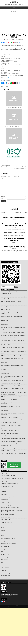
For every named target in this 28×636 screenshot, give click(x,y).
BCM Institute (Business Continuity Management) (13, 327)
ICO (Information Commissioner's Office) (11, 385)
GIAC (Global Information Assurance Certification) (13, 358)
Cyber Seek (3, 491)
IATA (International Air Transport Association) (12, 380)
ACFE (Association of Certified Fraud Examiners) (13, 296)
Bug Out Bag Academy (6, 473)
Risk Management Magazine (8, 538)
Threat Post (3, 570)
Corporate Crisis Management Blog (9, 483)
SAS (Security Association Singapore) (10, 430)
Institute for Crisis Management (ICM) (10, 507)
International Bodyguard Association (10, 399)
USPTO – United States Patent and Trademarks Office (13, 453)
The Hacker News (5, 567)
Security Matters (5, 546)
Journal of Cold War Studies (7, 514)
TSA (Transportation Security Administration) (12, 448)
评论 (2, 178)
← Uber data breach (5, 165)
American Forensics (6, 306)
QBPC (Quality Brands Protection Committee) (11, 427)
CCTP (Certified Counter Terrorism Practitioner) (12, 332)
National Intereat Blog (6, 519)
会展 (7, 86)
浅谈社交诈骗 (14, 209)
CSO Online (4, 489)
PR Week (3, 527)
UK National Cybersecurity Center (9, 450)
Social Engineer (5, 554)
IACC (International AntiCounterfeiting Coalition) (13, 365)
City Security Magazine (6, 481)
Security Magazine (5, 541)
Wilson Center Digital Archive (8, 573)
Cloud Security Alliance (6, 344)
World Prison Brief (5, 575)
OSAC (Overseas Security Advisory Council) (11, 425)
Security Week (4, 549)
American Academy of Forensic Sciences (11, 301)
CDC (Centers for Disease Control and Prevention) (13, 335)
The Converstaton (5, 565)
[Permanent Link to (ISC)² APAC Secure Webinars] (14, 153)
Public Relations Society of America (9, 533)
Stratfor (3, 562)
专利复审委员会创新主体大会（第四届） (14, 35)
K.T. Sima (6, 39)
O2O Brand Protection (6, 522)
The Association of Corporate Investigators (11, 441)
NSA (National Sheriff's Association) (9, 422)
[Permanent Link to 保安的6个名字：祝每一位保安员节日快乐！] (14, 117)
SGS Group (3, 551)
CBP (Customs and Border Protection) (10, 330)
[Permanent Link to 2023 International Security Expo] (14, 98)
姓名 (2, 194)
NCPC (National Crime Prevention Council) (11, 420)
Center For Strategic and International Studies (12, 478)
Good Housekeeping (6, 505)
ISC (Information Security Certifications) (10, 406)
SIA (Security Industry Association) (9, 433)
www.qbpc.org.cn (9, 77)
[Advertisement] (14, 23)
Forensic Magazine (5, 502)
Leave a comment (20, 39)
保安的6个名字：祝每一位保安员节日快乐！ (14, 126)
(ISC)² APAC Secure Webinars (14, 161)
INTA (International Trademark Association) (11, 396)
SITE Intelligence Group (6, 435)
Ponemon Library (5, 525)
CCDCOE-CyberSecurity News (8, 475)
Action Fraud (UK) (5, 298)
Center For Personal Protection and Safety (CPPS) (13, 337)
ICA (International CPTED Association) (10, 383)
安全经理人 (14, 2)
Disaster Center (4, 494)
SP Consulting (4, 557)
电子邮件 (3, 196)
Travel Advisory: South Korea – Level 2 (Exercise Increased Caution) (14, 224)
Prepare (3, 530)
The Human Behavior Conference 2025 (14, 145)
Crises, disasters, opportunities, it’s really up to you (14, 239)
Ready (2, 535)
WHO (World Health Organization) (9, 456)
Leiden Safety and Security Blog (8, 517)
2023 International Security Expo (14, 107)
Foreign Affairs (4, 499)
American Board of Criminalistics (9, 304)
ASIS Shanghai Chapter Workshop (14, 232)
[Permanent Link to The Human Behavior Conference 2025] (14, 136)
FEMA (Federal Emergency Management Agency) (13, 355)
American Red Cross (6, 309)
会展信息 (14, 11)
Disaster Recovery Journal (7, 496)
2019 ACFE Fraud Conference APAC (14, 217)
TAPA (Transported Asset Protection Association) (13, 438)
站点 (2, 198)
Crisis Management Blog (7, 486)
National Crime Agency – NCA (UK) (9, 417)
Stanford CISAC (4, 559)
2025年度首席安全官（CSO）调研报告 (14, 247)
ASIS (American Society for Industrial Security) (12, 316)
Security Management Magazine (8, 543)
